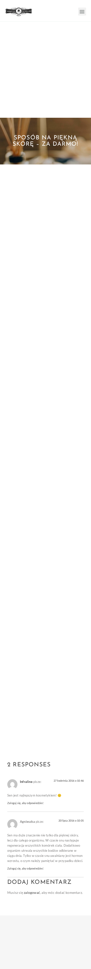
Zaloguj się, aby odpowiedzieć (25, 803)
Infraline (26, 782)
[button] (82, 12)
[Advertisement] (45, 69)
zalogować (32, 892)
